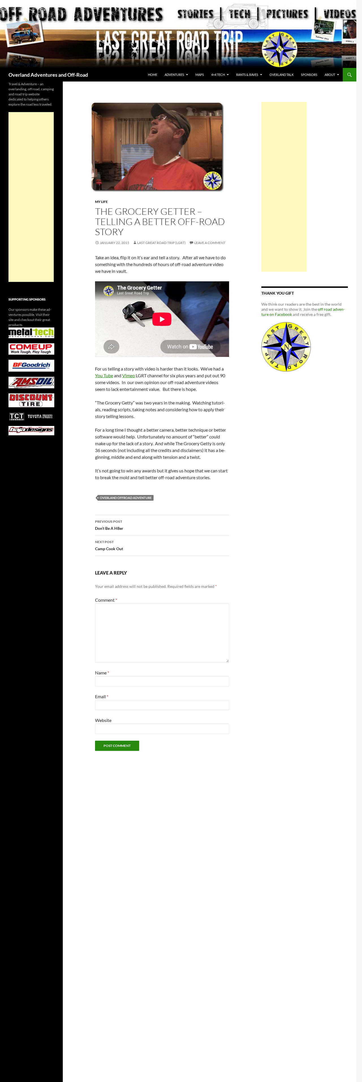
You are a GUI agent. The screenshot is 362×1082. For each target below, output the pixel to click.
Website (103, 720)
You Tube (104, 375)
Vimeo (128, 375)
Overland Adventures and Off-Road (48, 75)
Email (101, 696)
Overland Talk (282, 74)
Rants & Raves (247, 74)
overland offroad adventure (126, 498)
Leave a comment (209, 243)
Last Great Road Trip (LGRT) (161, 243)
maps (199, 74)
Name (102, 672)
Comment (106, 600)
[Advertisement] (284, 187)
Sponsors (309, 74)
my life (101, 202)
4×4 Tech (218, 74)
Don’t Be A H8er (109, 525)
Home (152, 74)
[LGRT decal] (286, 346)
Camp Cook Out (109, 545)
